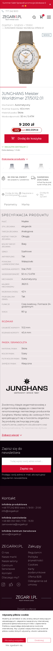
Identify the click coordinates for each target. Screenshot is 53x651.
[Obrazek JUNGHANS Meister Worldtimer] (26, 57)
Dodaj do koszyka (29, 138)
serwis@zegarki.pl (11, 534)
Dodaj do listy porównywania (12, 194)
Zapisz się (26, 468)
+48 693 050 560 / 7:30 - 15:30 (18, 521)
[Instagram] (3, 585)
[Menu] (49, 17)
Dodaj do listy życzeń (44, 195)
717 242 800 (11, 11)
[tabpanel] (26, 57)
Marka (25, 204)
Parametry (10, 204)
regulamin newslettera (14, 478)
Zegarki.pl (6, 25)
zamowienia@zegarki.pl (15, 524)
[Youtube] (18, 585)
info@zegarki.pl (10, 511)
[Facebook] (11, 585)
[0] (41, 17)
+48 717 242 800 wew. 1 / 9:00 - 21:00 (21, 507)
